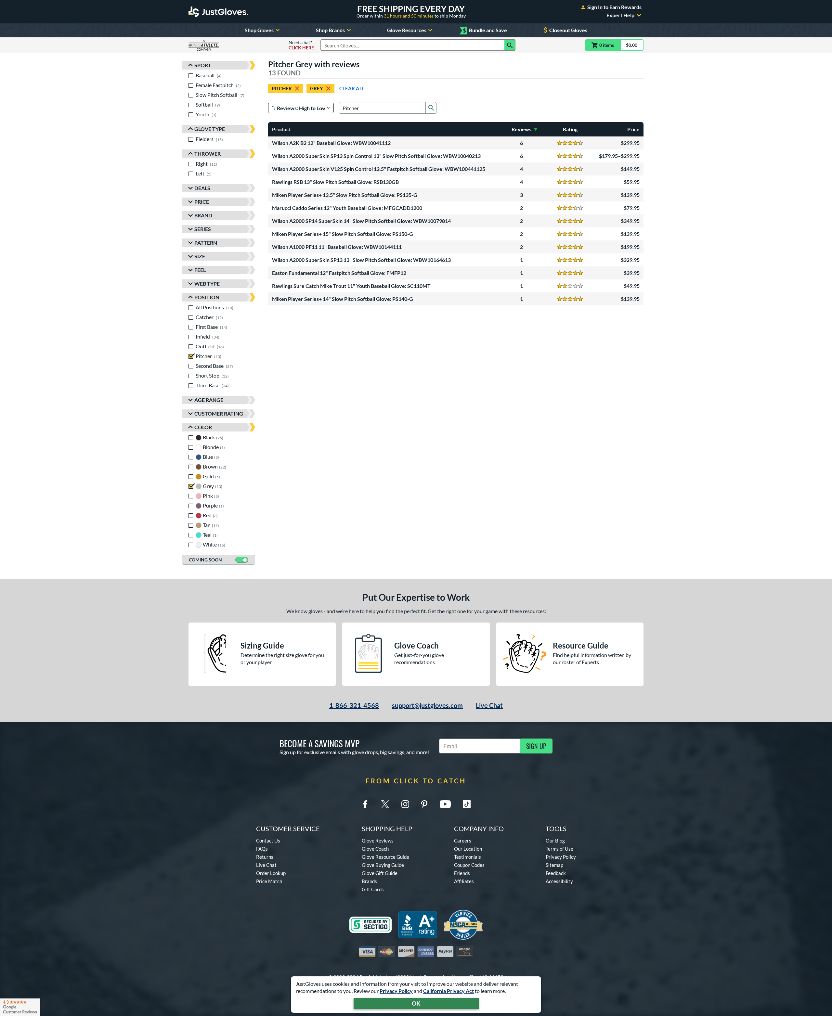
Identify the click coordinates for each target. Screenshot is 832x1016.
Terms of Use (559, 849)
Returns (264, 857)
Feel (200, 270)
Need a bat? (301, 45)
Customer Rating (218, 413)
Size (199, 256)
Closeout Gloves (568, 30)
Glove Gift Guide (379, 873)
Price (201, 202)
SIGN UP (536, 746)
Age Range (208, 400)
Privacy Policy (396, 991)
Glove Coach (375, 849)
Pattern (205, 242)
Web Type (207, 283)
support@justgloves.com (427, 705)
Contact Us (268, 840)
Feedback (556, 873)
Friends (462, 873)
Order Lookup (271, 873)
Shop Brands (330, 30)
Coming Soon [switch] (205, 559)
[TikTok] (467, 804)
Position (206, 297)
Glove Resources (406, 30)
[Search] (509, 45)
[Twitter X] (385, 804)
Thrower (207, 153)
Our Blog (555, 840)
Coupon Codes (469, 865)
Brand (203, 215)
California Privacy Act (448, 991)
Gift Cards (373, 889)
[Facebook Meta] (365, 804)
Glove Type (209, 129)
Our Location (468, 849)
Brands (369, 881)
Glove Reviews (378, 840)
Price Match (269, 881)
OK (416, 1003)
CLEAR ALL (352, 88)
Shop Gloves (259, 30)
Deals (202, 188)
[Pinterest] (424, 804)
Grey (316, 88)
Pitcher (282, 88)
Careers (462, 840)
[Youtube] (445, 804)
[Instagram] (405, 804)
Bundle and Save (485, 30)
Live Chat (489, 705)
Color (203, 427)
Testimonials (467, 857)
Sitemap (554, 865)
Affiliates (464, 881)
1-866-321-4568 (354, 705)
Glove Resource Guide (385, 857)
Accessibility (559, 881)
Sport (202, 65)
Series (202, 229)
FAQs (262, 849)
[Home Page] (218, 11)
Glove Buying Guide (383, 865)
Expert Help (620, 15)
